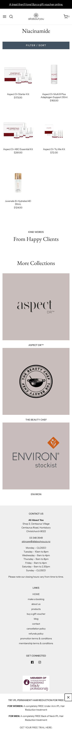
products (36, 609)
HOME (36, 594)
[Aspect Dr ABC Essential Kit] (18, 128)
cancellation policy (36, 628)
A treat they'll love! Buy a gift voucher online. (36, 4)
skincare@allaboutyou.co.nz (36, 541)
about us (36, 604)
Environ (36, 494)
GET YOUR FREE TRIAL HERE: (36, 727)
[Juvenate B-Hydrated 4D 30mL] (18, 179)
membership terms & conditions (36, 643)
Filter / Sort (36, 45)
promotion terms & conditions (36, 638)
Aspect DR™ (36, 345)
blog (36, 618)
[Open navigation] (4, 16)
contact (36, 623)
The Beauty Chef (36, 419)
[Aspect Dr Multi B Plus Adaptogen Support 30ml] (54, 73)
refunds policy (36, 633)
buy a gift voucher (36, 613)
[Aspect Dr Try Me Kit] (54, 128)
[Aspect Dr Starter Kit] (18, 73)
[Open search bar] (12, 16)
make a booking (36, 599)
